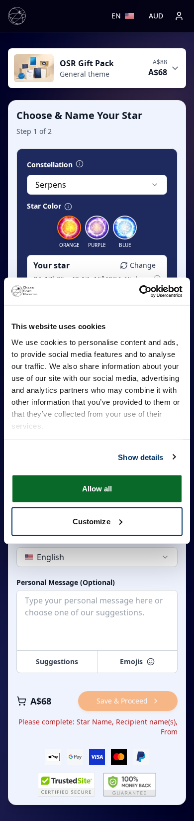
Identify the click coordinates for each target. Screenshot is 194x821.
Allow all (97, 488)
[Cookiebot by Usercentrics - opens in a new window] (140, 291)
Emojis (131, 661)
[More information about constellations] (80, 164)
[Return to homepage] (17, 16)
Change (143, 265)
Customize (91, 521)
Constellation (50, 164)
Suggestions (57, 661)
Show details (140, 457)
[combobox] (97, 185)
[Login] (179, 16)
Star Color (44, 206)
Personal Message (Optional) (65, 582)
